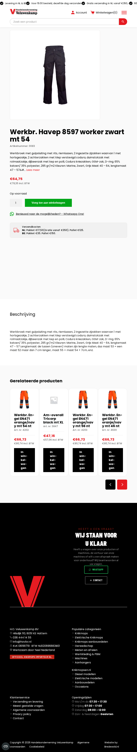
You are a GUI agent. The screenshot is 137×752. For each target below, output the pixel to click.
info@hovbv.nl (22, 642)
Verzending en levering (28, 702)
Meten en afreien (86, 650)
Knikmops (81, 633)
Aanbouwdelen (85, 682)
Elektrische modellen (88, 678)
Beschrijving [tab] (22, 314)
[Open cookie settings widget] (6, 746)
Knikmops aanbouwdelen (91, 642)
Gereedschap (84, 646)
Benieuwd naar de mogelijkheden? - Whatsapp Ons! (50, 214)
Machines (81, 658)
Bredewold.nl (111, 746)
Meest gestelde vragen (28, 706)
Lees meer (33, 170)
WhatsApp (97, 569)
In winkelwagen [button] (24, 460)
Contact (98, 580)
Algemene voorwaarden (29, 710)
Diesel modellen (85, 674)
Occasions (82, 687)
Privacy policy (22, 714)
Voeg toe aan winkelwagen (48, 202)
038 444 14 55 (22, 637)
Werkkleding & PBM (87, 654)
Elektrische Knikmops (89, 637)
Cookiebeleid (36, 746)
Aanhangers (83, 662)
